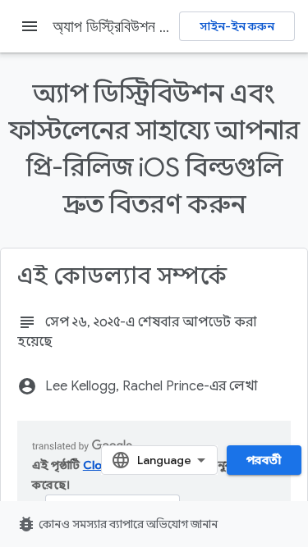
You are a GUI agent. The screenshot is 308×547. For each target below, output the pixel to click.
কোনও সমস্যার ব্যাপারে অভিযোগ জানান (117, 524)
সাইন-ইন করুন (237, 26)
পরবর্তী (264, 460)
